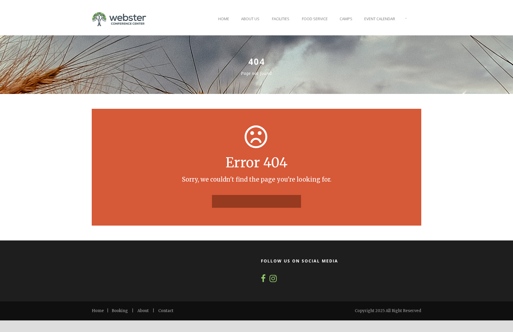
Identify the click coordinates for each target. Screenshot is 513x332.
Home (223, 18)
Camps (346, 18)
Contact (165, 310)
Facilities (280, 18)
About (143, 310)
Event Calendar (379, 18)
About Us (250, 18)
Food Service (315, 18)
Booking (120, 310)
